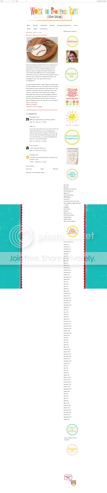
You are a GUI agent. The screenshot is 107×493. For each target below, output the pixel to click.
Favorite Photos (44, 29)
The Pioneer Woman (69, 215)
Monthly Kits (44, 25)
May (65, 260)
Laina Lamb (33, 145)
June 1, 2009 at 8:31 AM (38, 162)
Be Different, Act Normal (70, 189)
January (66, 244)
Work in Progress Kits (69, 438)
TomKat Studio (67, 217)
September (66, 251)
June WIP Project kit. (39, 72)
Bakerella (66, 187)
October (66, 274)
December (66, 246)
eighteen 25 (66, 193)
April (65, 263)
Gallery (35, 29)
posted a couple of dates (43, 84)
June (65, 258)
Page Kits (52, 25)
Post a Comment (30, 166)
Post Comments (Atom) (38, 172)
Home (28, 25)
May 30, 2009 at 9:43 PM (38, 150)
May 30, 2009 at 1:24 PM (38, 122)
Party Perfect (67, 209)
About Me (35, 25)
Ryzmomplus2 (33, 117)
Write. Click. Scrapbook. (70, 221)
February (66, 267)
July (65, 256)
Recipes (29, 29)
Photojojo (66, 211)
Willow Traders (67, 219)
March (65, 265)
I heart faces (67, 199)
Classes (76, 25)
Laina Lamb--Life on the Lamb (71, 201)
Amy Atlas (66, 185)
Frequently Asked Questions (64, 25)
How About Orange (68, 195)
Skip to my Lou (67, 213)
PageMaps (66, 207)
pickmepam (32, 155)
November (66, 249)
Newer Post (29, 169)
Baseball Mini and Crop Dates (36, 35)
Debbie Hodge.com (68, 191)
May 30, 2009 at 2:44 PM (38, 141)
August (65, 253)
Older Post (55, 169)
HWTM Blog (67, 197)
